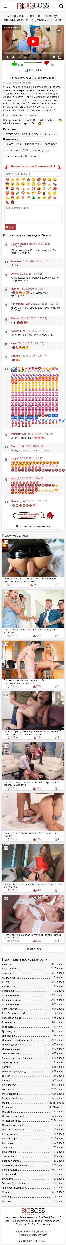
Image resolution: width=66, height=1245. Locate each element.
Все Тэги (44, 1217)
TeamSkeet (50, 144)
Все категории (28, 1217)
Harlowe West (32, 143)
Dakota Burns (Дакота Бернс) (41, 120)
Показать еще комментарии (33, 526)
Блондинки (11, 150)
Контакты (36, 1221)
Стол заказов (51, 1221)
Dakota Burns (13, 144)
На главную (11, 1217)
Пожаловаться (20, 1221)
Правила (21, 1224)
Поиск (54, 1217)
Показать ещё (33, 948)
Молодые (51, 134)
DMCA (31, 1224)
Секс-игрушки (40, 150)
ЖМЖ (25, 150)
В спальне (31, 156)
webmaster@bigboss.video (33, 1235)
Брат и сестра (13, 156)
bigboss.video (40, 1241)
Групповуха (12, 134)
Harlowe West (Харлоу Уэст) (21, 123)
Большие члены (32, 134)
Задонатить (43, 1224)
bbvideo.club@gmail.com (36, 1231)
